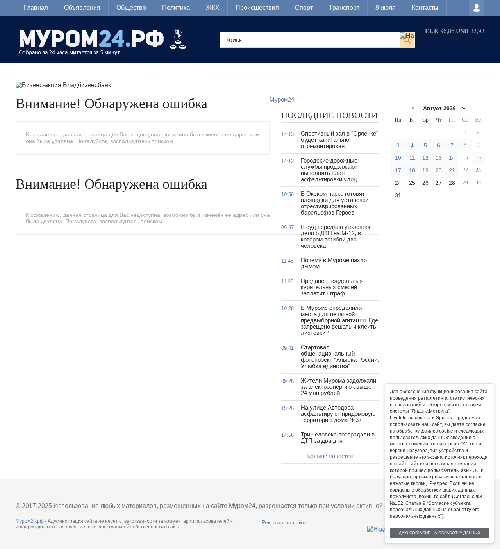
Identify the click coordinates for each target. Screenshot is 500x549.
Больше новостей (330, 455)
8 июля (385, 7)
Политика (176, 7)
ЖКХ (213, 7)
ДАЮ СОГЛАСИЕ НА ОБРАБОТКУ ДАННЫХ (439, 533)
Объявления (82, 7)
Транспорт (344, 7)
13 (439, 158)
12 (425, 158)
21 (452, 170)
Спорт (304, 7)
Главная (36, 7)
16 (478, 158)
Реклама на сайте (284, 522)
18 (412, 170)
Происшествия (257, 7)
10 (398, 158)
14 (452, 158)
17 (398, 170)
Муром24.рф (30, 521)
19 (425, 170)
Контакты (425, 7)
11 (412, 158)
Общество (131, 7)
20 (439, 170)
